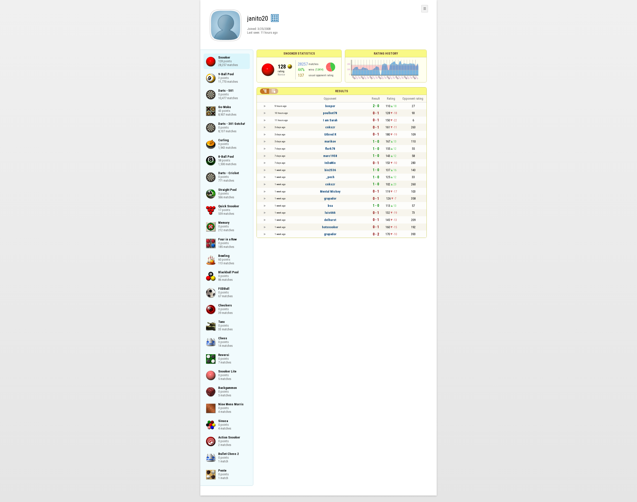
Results (341, 91)
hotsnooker (330, 227)
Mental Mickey (330, 191)
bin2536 (330, 170)
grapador (330, 198)
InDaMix (330, 163)
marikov (330, 141)
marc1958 (330, 156)
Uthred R (330, 134)
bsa (330, 206)
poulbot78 (330, 113)
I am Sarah (330, 120)
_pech (330, 177)
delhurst (330, 220)
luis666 (330, 213)
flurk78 (330, 148)
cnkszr (330, 127)
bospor (330, 106)
